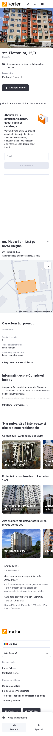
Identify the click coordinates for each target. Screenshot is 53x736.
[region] (26, 286)
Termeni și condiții (11, 700)
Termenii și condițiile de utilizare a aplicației (24, 695)
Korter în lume (9, 668)
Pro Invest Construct (12, 77)
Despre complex (37, 103)
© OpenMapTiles (22, 312)
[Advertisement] (26, 204)
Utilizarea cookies (11, 686)
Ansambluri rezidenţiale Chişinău (17, 255)
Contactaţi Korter (10, 673)
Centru (37, 255)
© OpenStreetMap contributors (41, 312)
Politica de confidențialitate (15, 691)
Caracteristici (19, 103)
